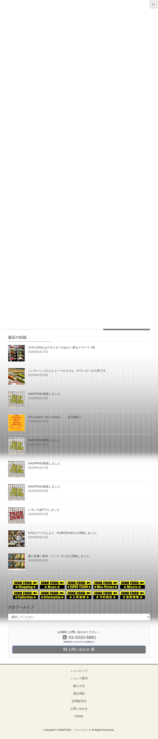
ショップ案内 (79, 678)
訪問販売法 (79, 701)
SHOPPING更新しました (44, 393)
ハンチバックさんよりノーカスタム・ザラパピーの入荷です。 (68, 370)
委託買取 (79, 693)
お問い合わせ (79, 708)
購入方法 (79, 686)
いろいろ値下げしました (44, 509)
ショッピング (79, 670)
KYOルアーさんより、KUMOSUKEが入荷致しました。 (63, 533)
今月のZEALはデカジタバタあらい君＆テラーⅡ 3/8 (61, 347)
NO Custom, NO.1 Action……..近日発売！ (55, 417)
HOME (79, 716)
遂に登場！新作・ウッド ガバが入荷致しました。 (60, 556)
